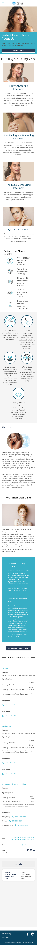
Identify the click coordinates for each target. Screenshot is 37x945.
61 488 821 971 (11, 774)
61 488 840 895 (11, 716)
